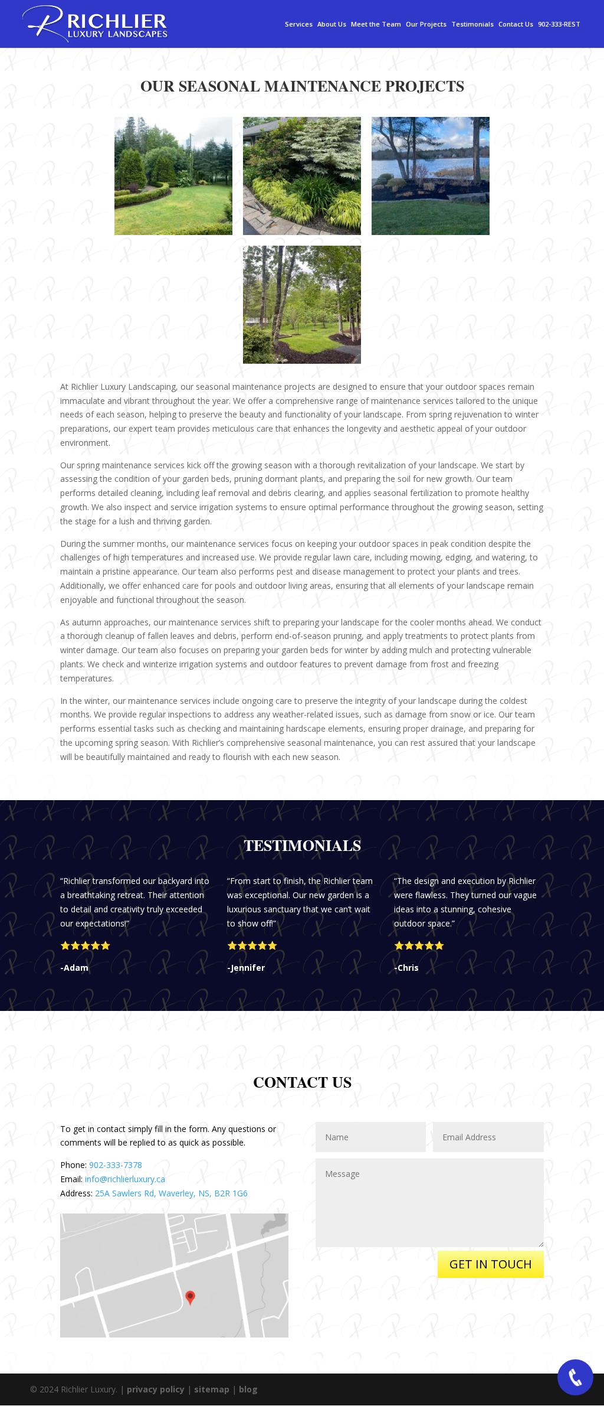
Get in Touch (490, 1264)
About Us (331, 24)
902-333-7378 (115, 1164)
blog (248, 1389)
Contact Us (515, 24)
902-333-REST (559, 24)
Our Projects (426, 24)
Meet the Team (376, 24)
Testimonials (472, 24)
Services (299, 24)
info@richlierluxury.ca (125, 1179)
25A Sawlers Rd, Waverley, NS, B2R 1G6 (171, 1193)
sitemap (211, 1389)
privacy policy (156, 1389)
